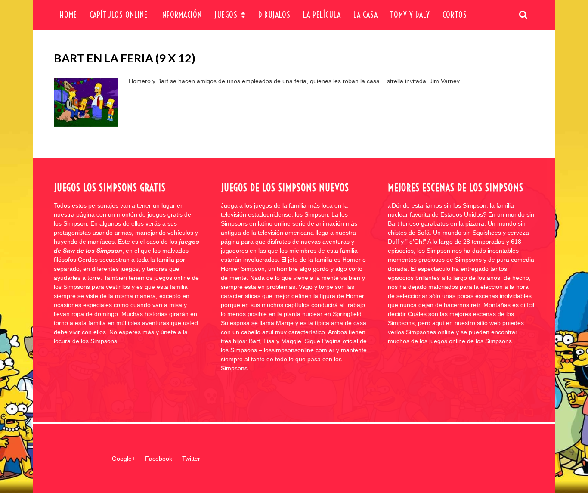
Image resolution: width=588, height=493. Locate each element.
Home (68, 15)
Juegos (226, 15)
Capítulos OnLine (119, 15)
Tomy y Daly (410, 15)
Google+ (123, 458)
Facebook (158, 458)
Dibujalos (274, 15)
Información (181, 15)
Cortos (455, 15)
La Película (322, 15)
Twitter (191, 458)
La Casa (365, 15)
